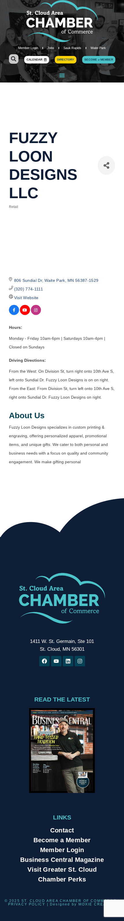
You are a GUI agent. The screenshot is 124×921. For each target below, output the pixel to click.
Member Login (28, 48)
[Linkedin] (68, 661)
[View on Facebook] (14, 313)
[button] (13, 59)
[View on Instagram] (36, 313)
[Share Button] (106, 165)
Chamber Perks (62, 879)
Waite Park (98, 48)
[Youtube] (56, 661)
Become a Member (62, 840)
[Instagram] (80, 661)
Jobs (50, 48)
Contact (62, 830)
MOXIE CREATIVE (97, 904)
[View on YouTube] (25, 313)
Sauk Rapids (72, 48)
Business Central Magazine (62, 859)
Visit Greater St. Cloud (62, 869)
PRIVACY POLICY (27, 904)
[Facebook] (44, 661)
